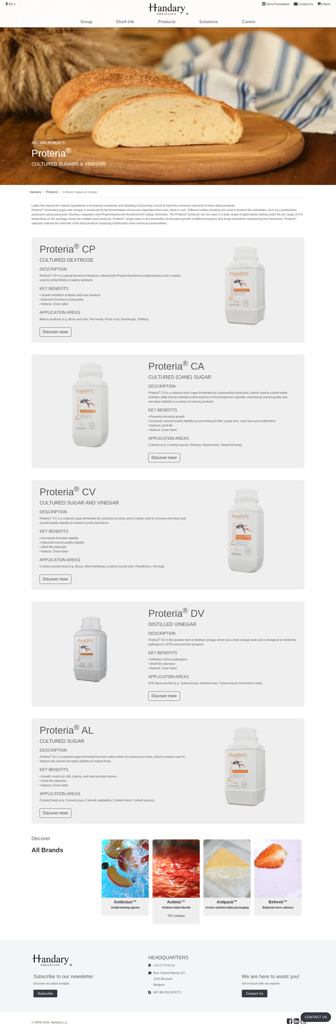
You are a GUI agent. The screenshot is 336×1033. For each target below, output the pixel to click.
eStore (325, 4)
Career (249, 22)
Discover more (55, 332)
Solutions (208, 22)
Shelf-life (125, 22)
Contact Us (305, 4)
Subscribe (45, 993)
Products (167, 22)
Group (86, 22)
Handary (35, 192)
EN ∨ (12, 4)
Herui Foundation (278, 4)
